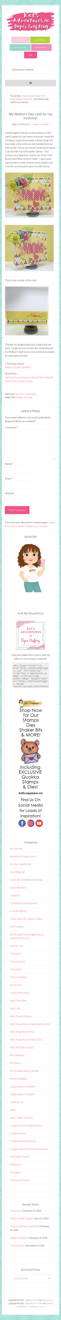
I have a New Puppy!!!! (22, 1218)
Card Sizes (16, 1210)
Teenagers (16, 1172)
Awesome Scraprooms (22, 856)
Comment (11, 427)
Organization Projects (22, 1094)
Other (13, 1109)
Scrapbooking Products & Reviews (29, 1148)
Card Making (17, 872)
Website (9, 493)
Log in (41, 1306)
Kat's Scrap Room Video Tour (26, 1039)
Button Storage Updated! (18, 367)
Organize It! (16, 1102)
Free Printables (18, 977)
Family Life (16, 945)
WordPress (33, 1306)
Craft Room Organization (24, 903)
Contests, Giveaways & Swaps (26, 879)
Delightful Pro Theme (34, 1303)
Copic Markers (18, 887)
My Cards (19, 394)
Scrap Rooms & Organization (26, 1125)
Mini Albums (17, 1055)
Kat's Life (15, 1008)
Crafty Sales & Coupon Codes (26, 918)
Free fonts (15, 969)
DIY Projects (17, 926)
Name (9, 463)
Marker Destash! (19, 1237)
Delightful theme (32, 1300)
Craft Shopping (18, 910)
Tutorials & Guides (20, 1180)
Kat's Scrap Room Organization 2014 (30, 1024)
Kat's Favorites (18, 1000)
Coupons (15, 895)
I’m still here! (17, 1245)
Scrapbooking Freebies (23, 1141)
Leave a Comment (41, 124)
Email (9, 478)
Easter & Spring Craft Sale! (24, 1226)
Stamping (15, 1164)
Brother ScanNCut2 (20, 864)
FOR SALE (15, 953)
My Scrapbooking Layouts (24, 1070)
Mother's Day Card (24, 397)
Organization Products (22, 1086)
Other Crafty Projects (21, 1117)
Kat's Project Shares (21, 1016)
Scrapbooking (30, 394)
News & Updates (19, 1078)
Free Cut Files (17, 961)
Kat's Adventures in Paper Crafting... (30, 21)
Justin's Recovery (19, 992)
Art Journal (16, 848)
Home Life (16, 985)
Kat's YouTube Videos (22, 1047)
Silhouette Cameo (20, 1156)
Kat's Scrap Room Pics (22, 1031)
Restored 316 (47, 1300)
